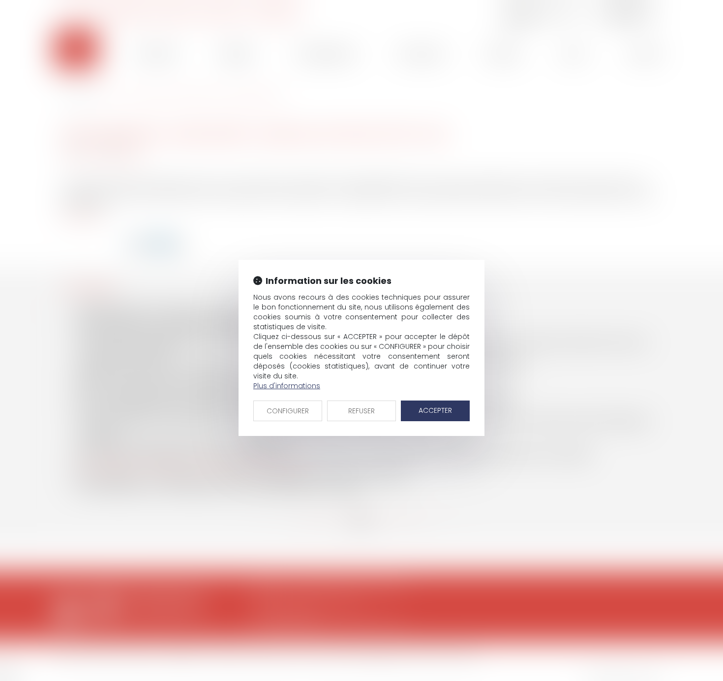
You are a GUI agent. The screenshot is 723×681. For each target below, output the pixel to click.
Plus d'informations (286, 386)
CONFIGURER (288, 411)
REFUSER (361, 411)
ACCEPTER (435, 410)
